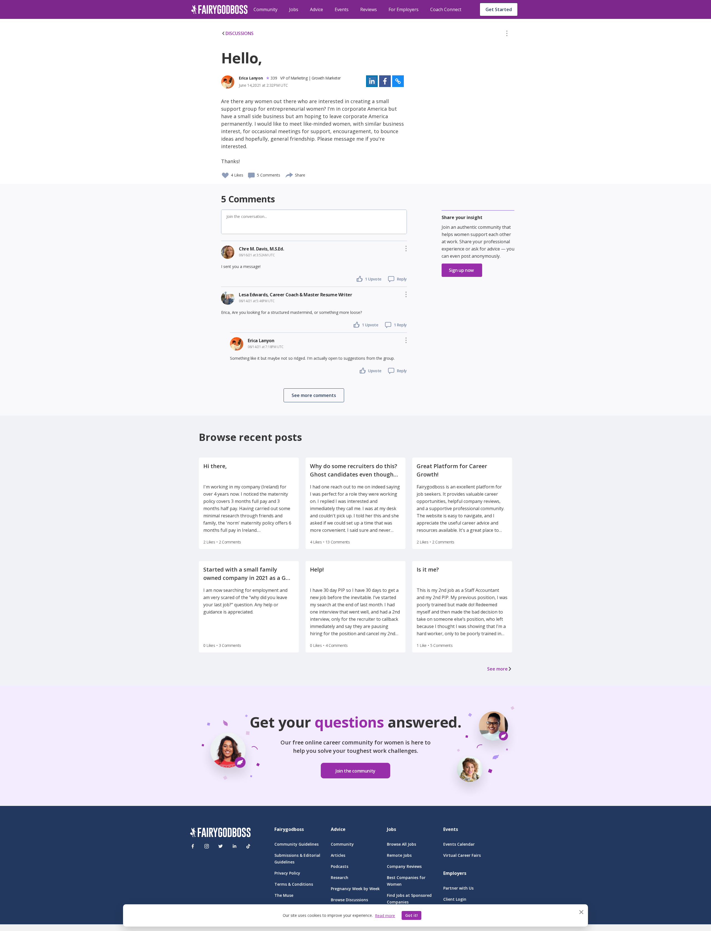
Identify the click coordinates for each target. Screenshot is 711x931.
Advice (316, 9)
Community (265, 9)
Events (342, 9)
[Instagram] (206, 846)
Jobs (293, 9)
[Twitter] (220, 846)
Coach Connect (445, 9)
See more (497, 669)
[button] (507, 34)
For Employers (404, 9)
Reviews (368, 9)
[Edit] (507, 34)
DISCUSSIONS (240, 33)
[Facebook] (192, 846)
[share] (289, 174)
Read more (385, 915)
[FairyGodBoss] (220, 833)
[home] (219, 9)
